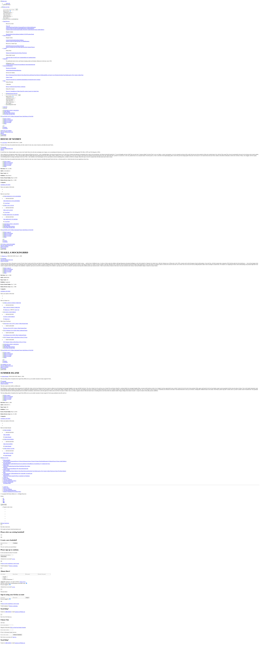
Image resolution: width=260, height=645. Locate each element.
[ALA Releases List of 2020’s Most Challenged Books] (15, 330)
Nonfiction (19, 28)
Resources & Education (11, 68)
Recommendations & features (26, 79)
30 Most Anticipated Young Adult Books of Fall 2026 (21, 116)
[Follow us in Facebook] (3, 498)
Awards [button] (5, 48)
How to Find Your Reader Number (18, 627)
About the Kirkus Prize (19, 52)
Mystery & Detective (27, 27)
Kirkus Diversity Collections (9, 473)
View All (8, 26)
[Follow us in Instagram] (3, 501)
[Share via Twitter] (7, 121)
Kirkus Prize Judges (26, 466)
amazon (2, 133)
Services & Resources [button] (8, 65)
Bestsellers (8, 34)
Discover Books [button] (6, 460)
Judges (34, 57)
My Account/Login (28, 473)
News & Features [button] (7, 35)
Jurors (25, 52)
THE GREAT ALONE (8, 453)
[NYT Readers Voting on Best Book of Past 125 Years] (15, 337)
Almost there (3, 556)
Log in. (13, 558)
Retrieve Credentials (18, 634)
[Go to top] (4, 504)
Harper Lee (4, 256)
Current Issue (9, 64)
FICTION (5, 128)
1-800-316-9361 (8, 611)
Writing (7, 70)
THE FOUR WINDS (8, 444)
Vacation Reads (30, 34)
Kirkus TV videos (41, 463)
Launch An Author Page (33, 91)
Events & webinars (36, 79)
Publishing (14, 70)
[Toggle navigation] (1, 7)
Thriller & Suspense (18, 27)
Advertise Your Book (63, 75)
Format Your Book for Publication (38, 75)
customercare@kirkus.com (20, 611)
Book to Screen (9, 47)
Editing (10, 70)
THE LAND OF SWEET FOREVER (11, 307)
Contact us (5, 477)
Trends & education (10, 79)
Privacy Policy (6, 478)
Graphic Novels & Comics (25, 29)
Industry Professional (8, 579)
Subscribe (33, 64)
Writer (4, 578)
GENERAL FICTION (5, 184)
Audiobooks (8, 27)
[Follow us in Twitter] (3, 499)
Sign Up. (14, 637)
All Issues (20, 64)
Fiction (12, 27)
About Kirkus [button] (6, 474)
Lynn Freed (4, 142)
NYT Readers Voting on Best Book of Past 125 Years (14, 342)
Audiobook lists (18, 34)
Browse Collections (10, 86)
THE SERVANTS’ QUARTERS (10, 219)
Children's (42, 29)
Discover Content (9, 91)
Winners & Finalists (10, 52)
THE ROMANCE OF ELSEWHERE (11, 200)
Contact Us (5, 486)
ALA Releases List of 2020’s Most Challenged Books (14, 335)
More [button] (4, 80)
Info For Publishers (26, 475)
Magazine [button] (5, 58)
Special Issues (15, 64)
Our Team (8, 475)
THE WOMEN (6, 434)
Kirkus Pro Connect (19, 473)
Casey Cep (16, 309)
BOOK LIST (7, 116)
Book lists (12, 34)
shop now (3, 132)
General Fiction (9, 40)
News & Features (7, 13)
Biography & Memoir (26, 28)
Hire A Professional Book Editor (13, 75)
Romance (34, 27)
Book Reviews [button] (6, 21)
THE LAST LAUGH (8, 210)
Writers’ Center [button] (6, 469)
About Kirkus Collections (19, 86)
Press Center (19, 475)
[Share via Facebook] (8, 119)
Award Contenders (20, 57)
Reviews (5, 127)
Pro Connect (6, 17)
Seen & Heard (21, 45)
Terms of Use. (22, 581)
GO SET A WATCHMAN (9, 316)
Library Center (9, 77)
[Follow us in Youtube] (3, 502)
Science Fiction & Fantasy (11, 28)
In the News (15, 47)
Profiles (7, 45)
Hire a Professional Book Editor (10, 471)
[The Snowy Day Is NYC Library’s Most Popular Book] (15, 323)
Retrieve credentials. (13, 565)
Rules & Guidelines (28, 57)
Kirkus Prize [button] (6, 465)
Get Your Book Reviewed (25, 75)
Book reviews (6, 11)
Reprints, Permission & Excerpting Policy (8, 482)
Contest (12, 475)
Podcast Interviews (7, 16)
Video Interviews (7, 15)
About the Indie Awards (11, 57)
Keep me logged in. (5, 584)
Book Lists (10, 463)
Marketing (19, 70)
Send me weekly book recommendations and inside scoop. (13, 583)
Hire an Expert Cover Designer (52, 75)
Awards (16, 45)
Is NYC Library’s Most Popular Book (15, 328)
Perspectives (11, 45)
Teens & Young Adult (35, 29)
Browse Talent (16, 91)
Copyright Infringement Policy (9, 480)
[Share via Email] (7, 122)
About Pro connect (24, 91)
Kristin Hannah (5, 376)
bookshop (6, 246)
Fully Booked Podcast (30, 47)
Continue (15, 543)
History (32, 28)
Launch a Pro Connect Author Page (44, 471)
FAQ (15, 475)
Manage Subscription (26, 64)
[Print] (4, 123)
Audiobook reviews (7, 12)
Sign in (2, 581)
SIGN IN (8, 3)
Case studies (17, 79)
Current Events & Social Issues (12, 29)
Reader (5, 576)
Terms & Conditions (7, 479)
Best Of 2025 (24, 34)
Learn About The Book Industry (59, 471)
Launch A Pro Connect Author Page (75, 75)
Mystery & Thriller (21, 41)
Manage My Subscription (18, 468)
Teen (18, 40)
